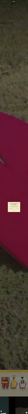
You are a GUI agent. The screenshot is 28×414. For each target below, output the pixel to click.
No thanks (14, 210)
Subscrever (17, 208)
